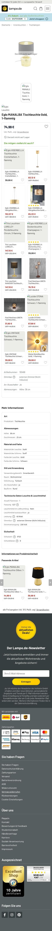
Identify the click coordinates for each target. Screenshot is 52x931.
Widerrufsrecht (9, 788)
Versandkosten (23, 132)
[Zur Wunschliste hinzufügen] (46, 126)
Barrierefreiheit (9, 845)
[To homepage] (12, 8)
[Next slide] (31, 92)
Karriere (6, 837)
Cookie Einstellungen (12, 799)
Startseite (6, 25)
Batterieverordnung (11, 780)
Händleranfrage (9, 833)
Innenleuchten (19, 25)
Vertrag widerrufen (11, 791)
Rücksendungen (10, 795)
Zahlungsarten (9, 772)
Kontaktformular (10, 698)
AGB (4, 784)
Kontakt (5, 822)
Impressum (7, 849)
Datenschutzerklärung (27, 703)
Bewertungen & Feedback (14, 826)
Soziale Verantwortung (13, 841)
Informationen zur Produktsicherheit (20, 553)
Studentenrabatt (10, 829)
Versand (6, 776)
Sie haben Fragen (10, 764)
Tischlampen (34, 25)
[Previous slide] (20, 92)
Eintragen (26, 681)
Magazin (5, 818)
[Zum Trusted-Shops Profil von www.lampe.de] (26, 881)
